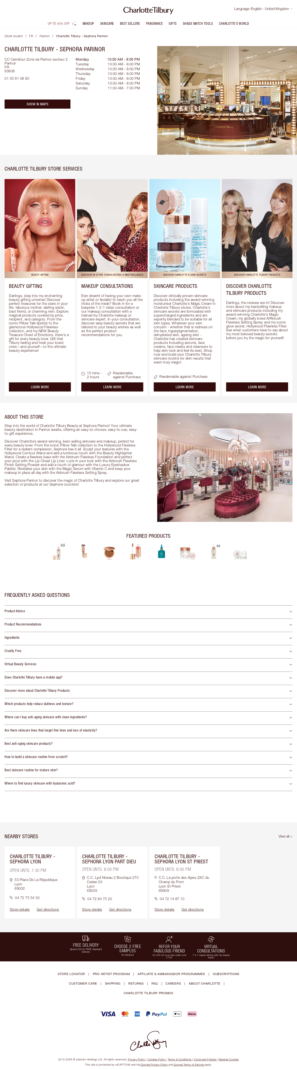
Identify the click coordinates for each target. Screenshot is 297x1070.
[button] (148, 612)
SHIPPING (113, 983)
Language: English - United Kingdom (261, 8)
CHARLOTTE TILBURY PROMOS (148, 993)
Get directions (48, 909)
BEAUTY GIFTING (25, 286)
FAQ (155, 983)
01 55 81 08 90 (17, 78)
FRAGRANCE (154, 23)
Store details (20, 909)
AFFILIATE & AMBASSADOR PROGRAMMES (171, 974)
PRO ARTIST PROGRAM (111, 974)
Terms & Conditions (180, 1059)
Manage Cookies (229, 1059)
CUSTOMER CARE (83, 983)
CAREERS (173, 983)
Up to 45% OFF (59, 23)
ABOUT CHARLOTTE (204, 983)
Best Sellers (130, 23)
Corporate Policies (205, 1059)
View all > (285, 836)
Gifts (173, 23)
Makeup (88, 23)
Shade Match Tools (198, 23)
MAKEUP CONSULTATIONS (107, 286)
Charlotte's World (234, 23)
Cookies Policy (156, 1059)
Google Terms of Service (189, 1064)
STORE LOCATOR (71, 974)
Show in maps (37, 104)
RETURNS (136, 983)
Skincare (107, 23)
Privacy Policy (136, 1059)
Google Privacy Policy (154, 1064)
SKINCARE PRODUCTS (175, 286)
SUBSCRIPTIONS (226, 974)
